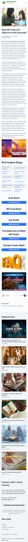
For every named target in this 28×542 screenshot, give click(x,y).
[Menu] (25, 2)
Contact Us (4, 525)
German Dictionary (7, 177)
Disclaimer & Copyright (7, 527)
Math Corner (8, 37)
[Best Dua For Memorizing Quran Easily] (14, 461)
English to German (6, 190)
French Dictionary (19, 181)
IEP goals (20, 113)
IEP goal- (19, 55)
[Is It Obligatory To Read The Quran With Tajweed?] (14, 382)
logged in (10, 305)
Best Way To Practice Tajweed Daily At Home (13, 420)
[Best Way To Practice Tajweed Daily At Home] (14, 409)
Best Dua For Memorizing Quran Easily (11, 472)
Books (3, 37)
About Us (4, 524)
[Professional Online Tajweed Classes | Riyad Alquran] (14, 434)
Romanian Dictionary (20, 167)
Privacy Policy (5, 529)
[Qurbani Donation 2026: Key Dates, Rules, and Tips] (14, 355)
